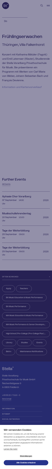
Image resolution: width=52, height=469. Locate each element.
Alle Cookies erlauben (26, 463)
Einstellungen (26, 456)
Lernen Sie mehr (10, 449)
